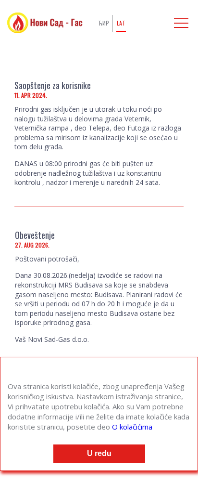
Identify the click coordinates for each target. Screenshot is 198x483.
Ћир (103, 23)
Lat (121, 23)
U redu (99, 453)
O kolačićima (132, 426)
